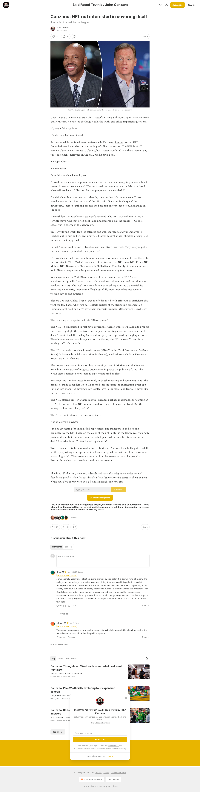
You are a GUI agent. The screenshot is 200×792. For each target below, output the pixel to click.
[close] (126, 698)
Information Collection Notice (99, 748)
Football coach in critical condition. (66, 673)
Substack (86, 786)
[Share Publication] (166, 5)
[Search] (160, 5)
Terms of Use (113, 745)
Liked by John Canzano (68, 575)
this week (118, 247)
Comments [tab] (57, 547)
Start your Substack (93, 779)
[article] (100, 673)
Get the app (113, 779)
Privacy (99, 772)
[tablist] (62, 547)
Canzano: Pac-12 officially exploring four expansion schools (82, 690)
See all (56, 731)
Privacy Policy (120, 748)
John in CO (61, 623)
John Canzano (63, 27)
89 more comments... (59, 645)
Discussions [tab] (71, 658)
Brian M (60, 572)
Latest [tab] (61, 658)
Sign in (191, 5)
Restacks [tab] (68, 547)
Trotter (119, 142)
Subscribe (178, 5)
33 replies (64, 614)
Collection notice (118, 772)
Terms (106, 772)
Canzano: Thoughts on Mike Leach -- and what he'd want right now (86, 668)
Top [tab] (53, 658)
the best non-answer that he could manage (118, 206)
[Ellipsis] (148, 572)
